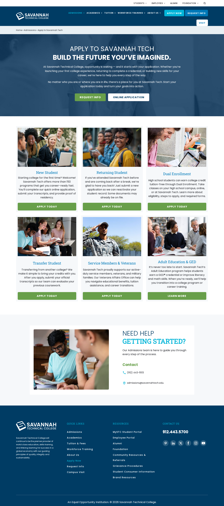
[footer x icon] (180, 443)
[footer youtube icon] (203, 443)
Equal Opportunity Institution (90, 502)
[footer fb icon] (188, 443)
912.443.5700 (175, 432)
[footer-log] (36, 422)
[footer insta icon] (195, 443)
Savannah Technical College (137, 502)
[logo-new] (32, 13)
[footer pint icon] (165, 443)
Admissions (30, 30)
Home (19, 30)
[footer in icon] (173, 443)
